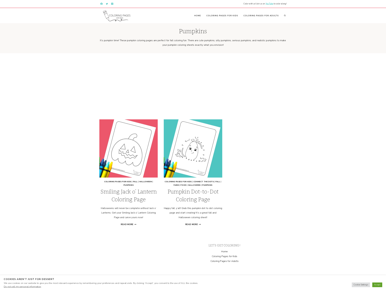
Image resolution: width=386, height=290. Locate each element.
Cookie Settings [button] (361, 284)
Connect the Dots (203, 181)
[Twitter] (107, 4)
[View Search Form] (285, 15)
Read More (128, 224)
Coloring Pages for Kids (222, 15)
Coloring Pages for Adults (261, 15)
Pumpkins (128, 185)
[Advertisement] (193, 86)
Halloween (145, 181)
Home (197, 15)
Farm (176, 185)
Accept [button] (377, 284)
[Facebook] (101, 4)
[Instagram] (112, 4)
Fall (135, 181)
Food (183, 185)
